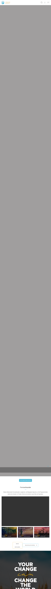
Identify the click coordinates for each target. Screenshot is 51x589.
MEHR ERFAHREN (17, 545)
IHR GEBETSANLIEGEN (25, 480)
